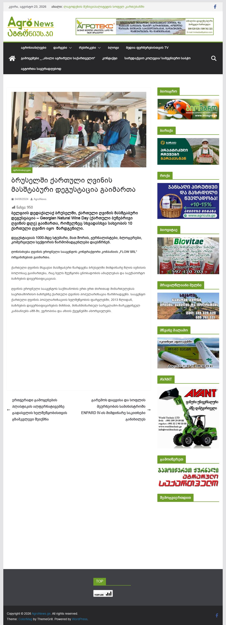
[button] (69, 48)
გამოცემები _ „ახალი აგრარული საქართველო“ (58, 58)
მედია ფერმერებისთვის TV (147, 48)
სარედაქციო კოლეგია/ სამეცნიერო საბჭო (157, 58)
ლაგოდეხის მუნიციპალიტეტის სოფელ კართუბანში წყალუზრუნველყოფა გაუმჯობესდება (104, 9)
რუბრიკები (87, 48)
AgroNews (40, 199)
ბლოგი (113, 48)
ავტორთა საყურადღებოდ (41, 69)
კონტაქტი (109, 58)
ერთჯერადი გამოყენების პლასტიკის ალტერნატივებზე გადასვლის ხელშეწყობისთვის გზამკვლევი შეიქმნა (39, 410)
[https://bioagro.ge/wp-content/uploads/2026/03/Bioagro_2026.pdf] (188, 102)
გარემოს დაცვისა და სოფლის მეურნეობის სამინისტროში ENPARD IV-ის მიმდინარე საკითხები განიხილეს (113, 410)
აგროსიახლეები (33, 48)
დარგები (60, 48)
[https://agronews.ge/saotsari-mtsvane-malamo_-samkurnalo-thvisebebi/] (188, 340)
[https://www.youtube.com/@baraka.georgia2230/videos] (188, 141)
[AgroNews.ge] (12, 58)
